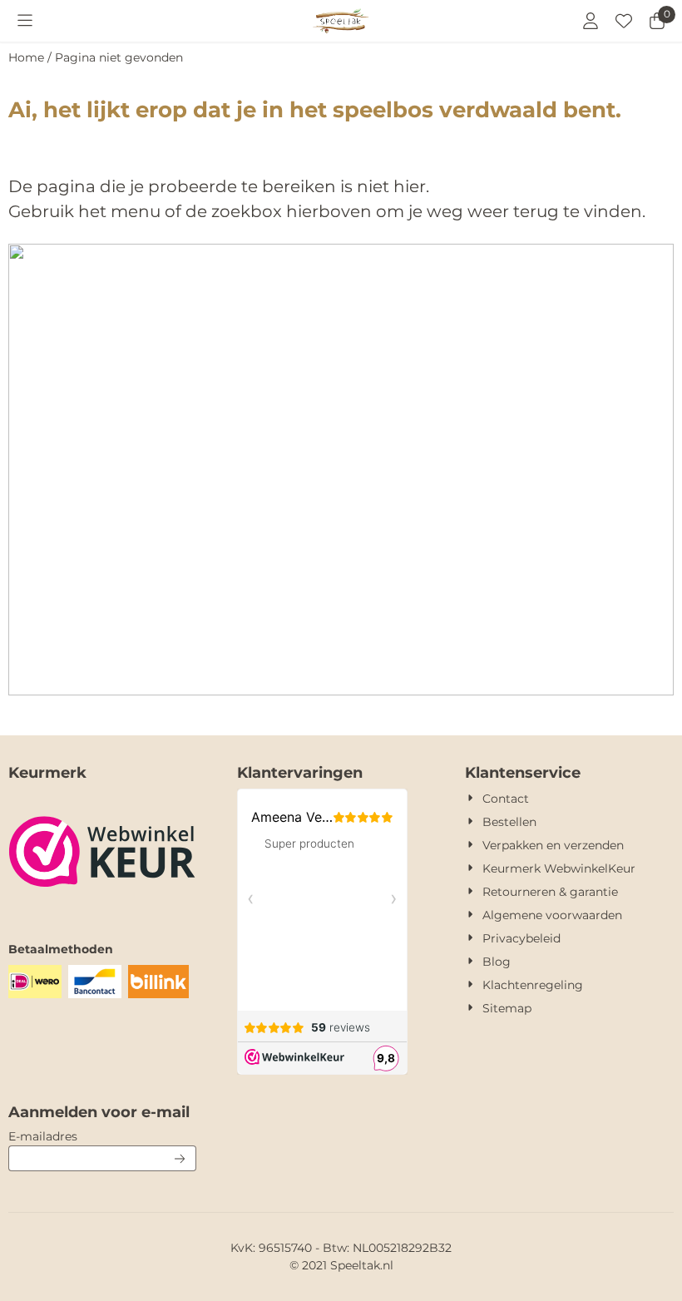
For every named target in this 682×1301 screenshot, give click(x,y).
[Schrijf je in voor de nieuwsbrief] (180, 1158)
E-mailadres (102, 1136)
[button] (25, 20)
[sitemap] (341, 691)
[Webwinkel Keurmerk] (102, 907)
